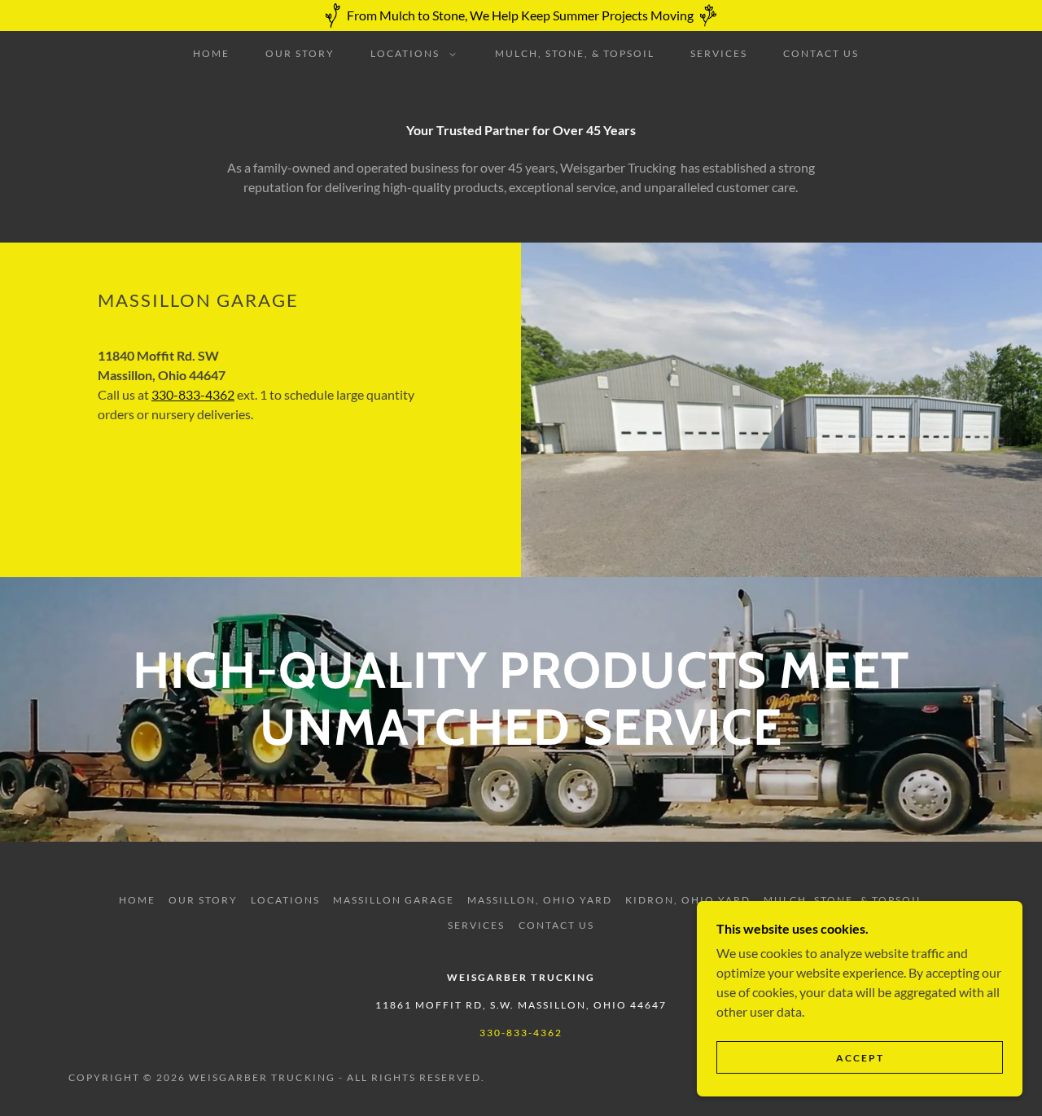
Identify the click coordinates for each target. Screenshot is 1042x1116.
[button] (410, 53)
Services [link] (718, 53)
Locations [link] (285, 900)
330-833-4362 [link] (521, 1032)
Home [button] (137, 900)
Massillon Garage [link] (393, 900)
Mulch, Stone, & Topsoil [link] (575, 53)
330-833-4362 (192, 394)
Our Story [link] (300, 53)
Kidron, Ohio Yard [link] (688, 900)
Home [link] (211, 53)
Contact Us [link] (821, 53)
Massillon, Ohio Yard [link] (539, 900)
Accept (860, 1058)
